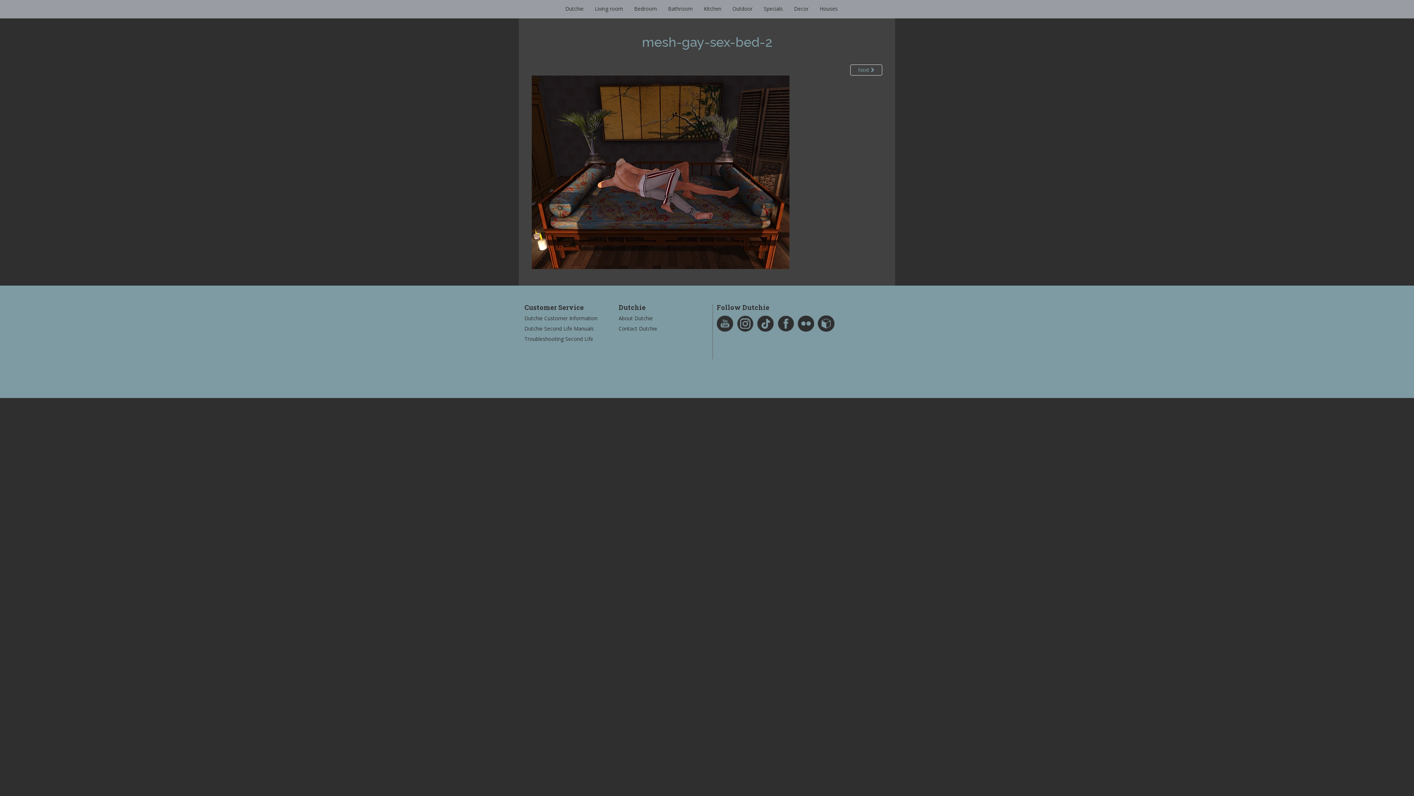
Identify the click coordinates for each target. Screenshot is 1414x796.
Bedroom (645, 8)
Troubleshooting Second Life (558, 338)
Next (864, 69)
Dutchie (574, 8)
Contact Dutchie (638, 328)
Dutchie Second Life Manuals (559, 328)
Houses (829, 8)
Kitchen (712, 8)
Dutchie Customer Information (561, 318)
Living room (609, 8)
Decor (801, 8)
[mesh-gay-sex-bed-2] (660, 171)
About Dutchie (636, 318)
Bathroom (680, 8)
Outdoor (742, 8)
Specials (773, 8)
